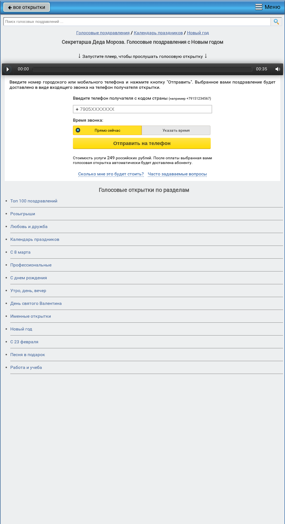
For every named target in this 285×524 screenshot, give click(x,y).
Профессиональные (30, 265)
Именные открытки (30, 316)
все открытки (26, 7)
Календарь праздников (158, 32)
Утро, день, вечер (28, 290)
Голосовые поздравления (103, 32)
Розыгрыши (22, 213)
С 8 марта (20, 252)
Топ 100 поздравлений (33, 201)
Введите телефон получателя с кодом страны (142, 98)
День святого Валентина (36, 303)
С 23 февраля (24, 341)
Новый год (198, 32)
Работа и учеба (26, 367)
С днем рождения (28, 277)
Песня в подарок (27, 354)
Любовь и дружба (29, 226)
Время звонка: (88, 120)
